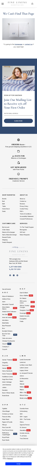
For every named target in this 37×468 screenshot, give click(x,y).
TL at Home (23, 436)
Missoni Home (24, 395)
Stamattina (23, 430)
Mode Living (23, 398)
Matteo (22, 387)
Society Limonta (24, 433)
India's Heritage (7, 382)
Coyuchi (4, 349)
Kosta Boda (5, 395)
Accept (18, 463)
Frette (21, 321)
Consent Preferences (26, 219)
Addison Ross (6, 299)
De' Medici (23, 298)
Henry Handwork (7, 371)
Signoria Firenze (25, 424)
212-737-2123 (15, 269)
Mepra (22, 389)
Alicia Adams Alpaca (6, 308)
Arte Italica (5, 320)
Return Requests (25, 234)
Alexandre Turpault (8, 304)
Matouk (22, 384)
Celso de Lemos (7, 338)
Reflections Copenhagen (6, 433)
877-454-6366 (16, 267)
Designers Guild (24, 310)
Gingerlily (5, 362)
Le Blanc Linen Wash (26, 365)
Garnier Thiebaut (7, 360)
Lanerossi (23, 362)
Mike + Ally (23, 392)
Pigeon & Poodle (7, 422)
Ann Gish (4, 314)
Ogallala (4, 408)
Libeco (22, 376)
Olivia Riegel (6, 411)
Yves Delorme (24, 438)
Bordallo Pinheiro (7, 331)
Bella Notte (5, 323)
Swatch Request (7, 242)
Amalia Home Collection (9, 311)
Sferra (22, 422)
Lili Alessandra (24, 378)
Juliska (4, 387)
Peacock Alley (6, 416)
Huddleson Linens (7, 376)
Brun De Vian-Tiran (6, 334)
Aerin (3, 301)
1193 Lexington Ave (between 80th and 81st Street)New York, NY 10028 (18, 261)
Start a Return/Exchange (9, 234)
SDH (21, 414)
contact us (28, 44)
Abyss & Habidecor (8, 296)
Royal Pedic (5, 437)
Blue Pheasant (6, 325)
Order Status (6, 229)
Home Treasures (7, 374)
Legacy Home (24, 370)
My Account (5, 227)
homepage (18, 44)
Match (21, 381)
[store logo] (17, 3)
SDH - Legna (23, 416)
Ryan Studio (5, 440)
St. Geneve (23, 427)
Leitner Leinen (24, 367)
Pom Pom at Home (7, 430)
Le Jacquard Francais (26, 373)
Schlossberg (23, 411)
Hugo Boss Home (7, 379)
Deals (4, 211)
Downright (23, 313)
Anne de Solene (7, 317)
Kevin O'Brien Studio (8, 393)
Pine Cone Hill (6, 427)
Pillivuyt (4, 424)
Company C (5, 346)
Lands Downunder (25, 359)
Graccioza (5, 365)
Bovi (3, 328)
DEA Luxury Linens (23, 302)
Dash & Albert (24, 292)
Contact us (23, 201)
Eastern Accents (24, 316)
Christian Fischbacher (8, 341)
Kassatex (5, 390)
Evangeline (23, 318)
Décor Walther (24, 295)
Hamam (4, 368)
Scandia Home (24, 408)
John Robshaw (6, 384)
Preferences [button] (10, 458)
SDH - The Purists (25, 419)
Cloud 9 (4, 344)
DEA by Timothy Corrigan (24, 306)
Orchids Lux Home (7, 414)
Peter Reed (5, 419)
